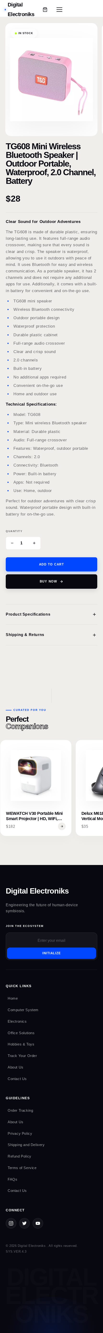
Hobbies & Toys (21, 1044)
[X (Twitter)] (24, 1223)
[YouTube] (38, 1223)
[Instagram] (11, 1223)
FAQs (12, 1179)
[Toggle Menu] (59, 9)
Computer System (23, 1010)
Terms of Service (22, 1168)
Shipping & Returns (51, 635)
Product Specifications (51, 614)
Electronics (17, 1021)
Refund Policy (19, 1156)
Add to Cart (51, 564)
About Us (15, 1067)
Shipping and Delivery (26, 1145)
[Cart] (45, 9)
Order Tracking (20, 1110)
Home (13, 998)
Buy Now (48, 581)
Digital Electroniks (37, 891)
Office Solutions (21, 1033)
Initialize (51, 953)
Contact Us (17, 1079)
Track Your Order (22, 1056)
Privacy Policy (20, 1133)
